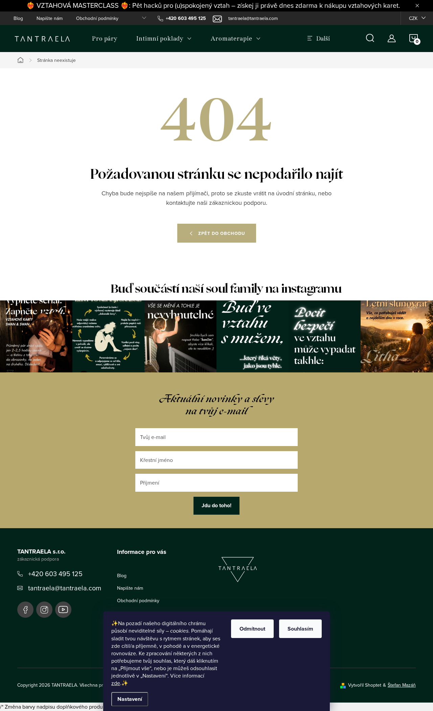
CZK (413, 18)
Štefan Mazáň (402, 685)
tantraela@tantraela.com (64, 588)
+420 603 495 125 (55, 574)
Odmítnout (252, 629)
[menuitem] (105, 38)
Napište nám (50, 18)
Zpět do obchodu (221, 233)
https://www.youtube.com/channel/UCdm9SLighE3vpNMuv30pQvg (63, 610)
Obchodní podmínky (97, 18)
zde (115, 683)
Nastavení (129, 699)
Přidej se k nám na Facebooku (25, 610)
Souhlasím (300, 629)
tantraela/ (44, 610)
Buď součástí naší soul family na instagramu (226, 288)
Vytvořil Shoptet (364, 685)
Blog (18, 18)
